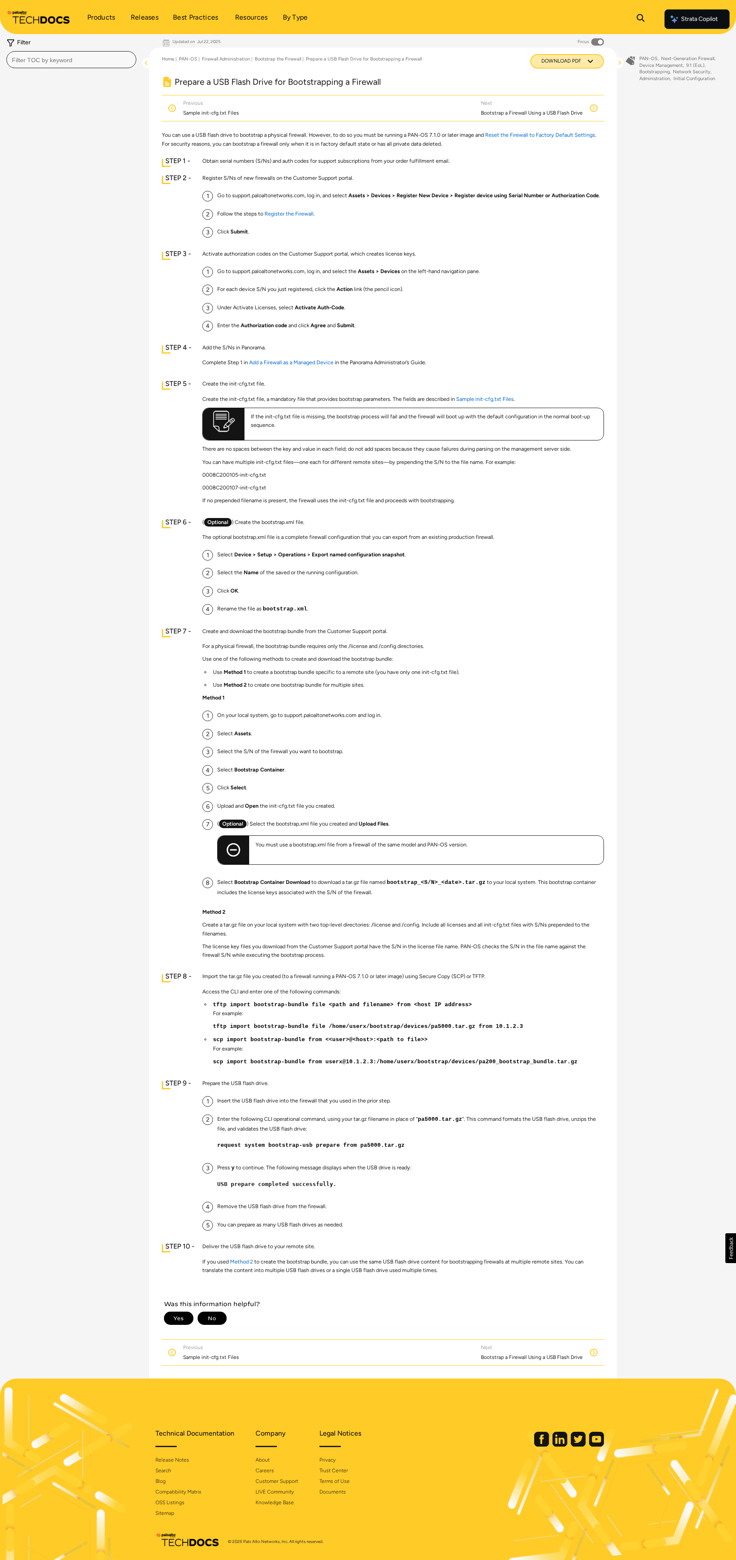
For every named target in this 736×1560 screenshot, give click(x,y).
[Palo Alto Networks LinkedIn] (560, 1444)
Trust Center (333, 1471)
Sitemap (164, 1513)
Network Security (691, 72)
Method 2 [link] (241, 1261)
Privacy (327, 1460)
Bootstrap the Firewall (278, 59)
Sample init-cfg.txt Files (485, 399)
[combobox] (71, 59)
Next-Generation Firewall (687, 58)
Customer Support (277, 1481)
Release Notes (172, 1460)
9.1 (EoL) (695, 65)
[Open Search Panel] (640, 19)
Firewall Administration (226, 59)
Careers (265, 1471)
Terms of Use (334, 1481)
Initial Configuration (694, 78)
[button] (730, 1248)
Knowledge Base (275, 1502)
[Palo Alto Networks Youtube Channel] (596, 1444)
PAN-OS (188, 59)
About (263, 1460)
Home (168, 59)
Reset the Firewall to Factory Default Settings (540, 135)
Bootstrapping (654, 72)
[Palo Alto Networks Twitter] (579, 1444)
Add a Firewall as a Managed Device (291, 362)
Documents (332, 1492)
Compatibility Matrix (178, 1492)
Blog (160, 1481)
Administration (654, 78)
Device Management (661, 65)
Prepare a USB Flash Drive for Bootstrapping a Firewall (364, 59)
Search (163, 1471)
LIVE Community (275, 1492)
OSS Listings (169, 1502)
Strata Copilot (699, 19)
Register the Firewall (288, 213)
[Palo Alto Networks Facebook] (542, 1444)
